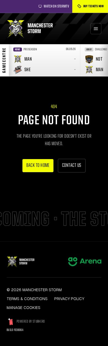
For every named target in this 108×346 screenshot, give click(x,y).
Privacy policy (69, 298)
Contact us (71, 165)
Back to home (38, 165)
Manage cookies (23, 307)
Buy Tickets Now (93, 6)
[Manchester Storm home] (32, 29)
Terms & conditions (27, 298)
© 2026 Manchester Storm (34, 289)
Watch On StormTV (56, 6)
